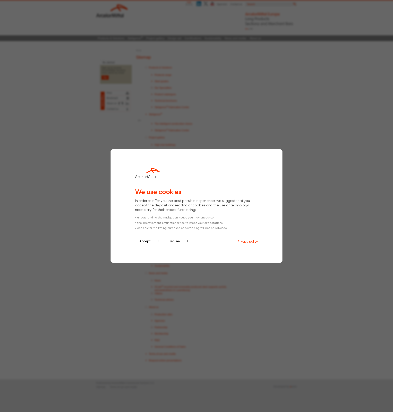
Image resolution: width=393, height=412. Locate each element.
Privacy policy (248, 241)
